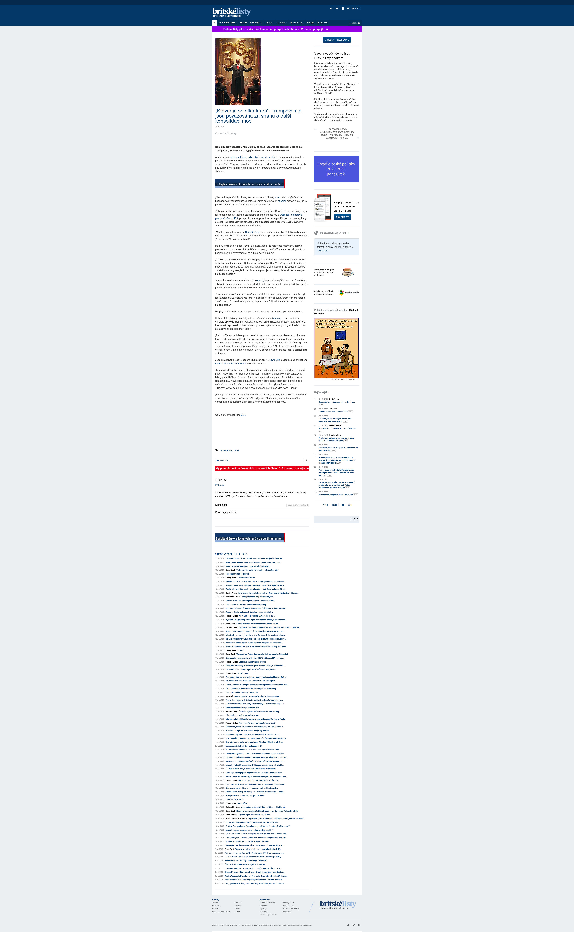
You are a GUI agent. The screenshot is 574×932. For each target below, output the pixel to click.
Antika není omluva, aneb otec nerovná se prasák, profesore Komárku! (336, 439)
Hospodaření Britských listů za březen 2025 (243, 746)
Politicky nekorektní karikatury (336, 311)
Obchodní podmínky (268, 914)
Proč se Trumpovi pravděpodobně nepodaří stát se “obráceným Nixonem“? (258, 826)
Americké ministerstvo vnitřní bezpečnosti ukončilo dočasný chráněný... (256, 646)
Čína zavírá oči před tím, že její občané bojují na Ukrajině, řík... (252, 788)
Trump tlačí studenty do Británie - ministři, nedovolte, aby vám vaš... (254, 700)
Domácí (238, 902)
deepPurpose (243, 673)
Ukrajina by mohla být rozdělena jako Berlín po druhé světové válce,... (255, 635)
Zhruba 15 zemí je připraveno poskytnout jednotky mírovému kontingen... (256, 757)
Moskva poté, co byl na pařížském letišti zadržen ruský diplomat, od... (255, 761)
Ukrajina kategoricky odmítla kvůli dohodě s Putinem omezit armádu (255, 753)
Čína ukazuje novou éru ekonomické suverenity (259, 711)
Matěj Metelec (232, 814)
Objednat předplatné (337, 39)
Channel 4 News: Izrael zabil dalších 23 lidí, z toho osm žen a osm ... (253, 868)
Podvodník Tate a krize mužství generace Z (257, 723)
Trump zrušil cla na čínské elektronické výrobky (246, 604)
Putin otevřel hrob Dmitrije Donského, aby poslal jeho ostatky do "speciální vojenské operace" (336, 472)
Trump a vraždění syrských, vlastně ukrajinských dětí (258, 849)
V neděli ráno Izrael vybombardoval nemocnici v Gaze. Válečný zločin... (256, 585)
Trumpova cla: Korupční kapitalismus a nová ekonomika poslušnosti (255, 784)
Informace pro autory (291, 908)
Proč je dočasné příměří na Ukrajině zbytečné (245, 795)
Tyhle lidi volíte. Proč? (235, 799)
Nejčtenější (320, 392)
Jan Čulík (230, 696)
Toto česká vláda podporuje (237, 573)
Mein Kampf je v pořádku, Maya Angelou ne (257, 615)
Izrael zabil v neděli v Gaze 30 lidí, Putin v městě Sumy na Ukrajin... (254, 562)
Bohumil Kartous (233, 596)
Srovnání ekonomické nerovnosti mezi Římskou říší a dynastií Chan (254, 742)
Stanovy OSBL (288, 902)
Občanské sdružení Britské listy (241, 925)
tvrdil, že (275, 360)
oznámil (282, 201)
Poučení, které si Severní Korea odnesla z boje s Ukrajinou (250, 680)
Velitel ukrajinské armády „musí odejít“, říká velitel (246, 860)
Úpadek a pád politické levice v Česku (255, 814)
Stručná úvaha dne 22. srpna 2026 (335, 411)
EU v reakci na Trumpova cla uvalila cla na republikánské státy (252, 749)
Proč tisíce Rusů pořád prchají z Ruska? (338, 494)
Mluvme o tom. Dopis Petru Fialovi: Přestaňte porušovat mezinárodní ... (256, 581)
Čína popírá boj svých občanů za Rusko (242, 715)
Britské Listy (338, 905)
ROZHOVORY (256, 22)
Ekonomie (216, 905)
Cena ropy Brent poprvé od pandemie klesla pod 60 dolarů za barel (254, 772)
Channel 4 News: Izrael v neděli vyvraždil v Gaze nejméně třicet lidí (254, 558)
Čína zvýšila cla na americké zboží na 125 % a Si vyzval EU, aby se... (255, 658)
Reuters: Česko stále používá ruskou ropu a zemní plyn (249, 612)
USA (237, 450)
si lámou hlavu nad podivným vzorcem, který (254, 157)
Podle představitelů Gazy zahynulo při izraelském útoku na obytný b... (254, 879)
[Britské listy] (250, 184)
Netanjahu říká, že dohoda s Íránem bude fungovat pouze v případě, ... (255, 845)
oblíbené (304, 505)
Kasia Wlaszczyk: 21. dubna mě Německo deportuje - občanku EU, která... (256, 875)
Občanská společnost (221, 911)
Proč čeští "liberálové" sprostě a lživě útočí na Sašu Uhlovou (338, 449)
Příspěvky (322, 22)
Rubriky (281, 22)
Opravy (263, 908)
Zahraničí (216, 902)
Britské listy (233, 12)
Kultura (215, 908)
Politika (238, 905)
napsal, (277, 318)
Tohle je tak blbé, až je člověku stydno (257, 596)
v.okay (240, 650)
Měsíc (334, 504)
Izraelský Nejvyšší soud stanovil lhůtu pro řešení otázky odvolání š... (255, 765)
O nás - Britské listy (267, 902)
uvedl (278, 197)
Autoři (310, 22)
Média (237, 908)
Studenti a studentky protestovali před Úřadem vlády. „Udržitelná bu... (255, 665)
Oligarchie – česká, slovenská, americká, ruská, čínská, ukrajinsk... (276, 818)
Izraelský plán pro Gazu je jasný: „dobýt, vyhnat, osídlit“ (249, 830)
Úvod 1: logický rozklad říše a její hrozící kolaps (258, 780)
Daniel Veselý (231, 593)
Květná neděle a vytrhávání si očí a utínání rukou (257, 623)
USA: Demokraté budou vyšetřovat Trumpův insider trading (251, 688)
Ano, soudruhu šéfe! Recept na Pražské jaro (337, 429)
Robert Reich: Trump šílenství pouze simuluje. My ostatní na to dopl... (255, 791)
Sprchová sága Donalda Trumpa (252, 661)
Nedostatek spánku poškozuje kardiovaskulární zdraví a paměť (252, 734)
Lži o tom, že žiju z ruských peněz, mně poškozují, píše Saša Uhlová (335, 420)
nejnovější (292, 505)
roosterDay (242, 803)
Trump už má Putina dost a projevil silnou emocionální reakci (262, 654)
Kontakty (263, 905)
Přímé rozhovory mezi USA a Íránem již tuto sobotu (247, 841)
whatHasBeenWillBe (246, 577)
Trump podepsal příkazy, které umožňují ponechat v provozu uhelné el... (255, 883)
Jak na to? (322, 250)
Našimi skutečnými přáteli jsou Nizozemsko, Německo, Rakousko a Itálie (267, 811)
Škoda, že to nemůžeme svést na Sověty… (337, 403)
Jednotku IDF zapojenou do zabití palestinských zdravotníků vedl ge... (255, 631)
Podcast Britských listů (333, 233)
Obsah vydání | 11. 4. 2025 (231, 554)
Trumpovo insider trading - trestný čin (242, 692)
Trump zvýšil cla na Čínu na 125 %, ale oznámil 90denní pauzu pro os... (254, 852)
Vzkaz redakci (288, 905)
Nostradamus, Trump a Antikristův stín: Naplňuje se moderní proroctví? (269, 627)
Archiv (243, 22)
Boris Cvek (230, 570)
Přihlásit (355, 8)
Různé (237, 911)
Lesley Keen (231, 577)
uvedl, (260, 280)
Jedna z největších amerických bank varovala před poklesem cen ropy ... (257, 776)
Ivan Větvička (335, 435)
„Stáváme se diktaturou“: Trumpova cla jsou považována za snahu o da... (257, 833)
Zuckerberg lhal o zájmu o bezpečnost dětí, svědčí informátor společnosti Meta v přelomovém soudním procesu (337, 485)
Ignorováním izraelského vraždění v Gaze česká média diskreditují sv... (268, 593)
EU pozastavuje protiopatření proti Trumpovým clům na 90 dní (252, 822)
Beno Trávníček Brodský (236, 818)
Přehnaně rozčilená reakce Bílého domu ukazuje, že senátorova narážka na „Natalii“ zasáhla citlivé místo (337, 460)
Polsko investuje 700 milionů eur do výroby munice (247, 730)
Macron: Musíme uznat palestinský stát (242, 707)
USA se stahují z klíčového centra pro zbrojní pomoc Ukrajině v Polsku (255, 719)
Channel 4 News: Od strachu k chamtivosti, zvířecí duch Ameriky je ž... (254, 872)
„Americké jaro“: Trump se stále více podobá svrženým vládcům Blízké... (257, 837)
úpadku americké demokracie (230, 363)
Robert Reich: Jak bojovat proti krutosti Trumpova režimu (250, 600)
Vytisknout (223, 460)
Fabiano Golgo (232, 615)
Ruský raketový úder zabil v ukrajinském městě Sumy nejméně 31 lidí (255, 589)
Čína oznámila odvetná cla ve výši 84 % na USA (245, 864)
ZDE (243, 414)
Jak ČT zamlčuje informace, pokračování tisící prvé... (248, 566)
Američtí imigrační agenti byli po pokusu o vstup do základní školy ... (254, 642)
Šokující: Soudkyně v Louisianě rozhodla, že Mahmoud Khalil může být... (256, 638)
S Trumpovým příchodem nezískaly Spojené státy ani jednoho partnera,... (256, 738)
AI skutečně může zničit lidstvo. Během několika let (263, 807)
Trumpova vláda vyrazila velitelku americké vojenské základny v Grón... (256, 677)
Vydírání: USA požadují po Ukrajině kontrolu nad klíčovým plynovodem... (256, 619)
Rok (342, 504)
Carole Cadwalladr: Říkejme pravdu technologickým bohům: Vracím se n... (257, 684)
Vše (349, 504)
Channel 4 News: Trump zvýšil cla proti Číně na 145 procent (251, 669)
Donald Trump (252, 232)
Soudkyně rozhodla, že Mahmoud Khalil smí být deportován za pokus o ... (256, 608)
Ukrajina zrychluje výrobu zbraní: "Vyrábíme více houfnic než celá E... (255, 726)
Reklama (263, 911)
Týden (325, 504)
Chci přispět (342, 217)
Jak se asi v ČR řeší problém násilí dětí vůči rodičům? (257, 696)
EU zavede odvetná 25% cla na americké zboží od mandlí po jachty (253, 856)
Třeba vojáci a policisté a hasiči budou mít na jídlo (257, 570)
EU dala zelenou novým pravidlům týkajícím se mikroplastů (251, 768)
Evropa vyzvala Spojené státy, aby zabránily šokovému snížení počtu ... (256, 703)
